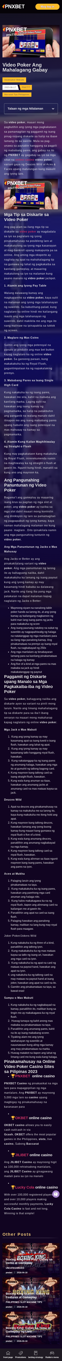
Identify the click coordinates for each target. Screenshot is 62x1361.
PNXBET (23, 1076)
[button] (53, 108)
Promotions (20, 1357)
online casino (24, 159)
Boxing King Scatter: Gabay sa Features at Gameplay (27, 1295)
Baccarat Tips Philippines (16, 94)
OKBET (21, 1118)
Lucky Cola (25, 1187)
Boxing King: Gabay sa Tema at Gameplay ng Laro (28, 1329)
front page (8, 1357)
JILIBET (22, 1155)
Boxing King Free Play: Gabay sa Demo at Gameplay (29, 1261)
